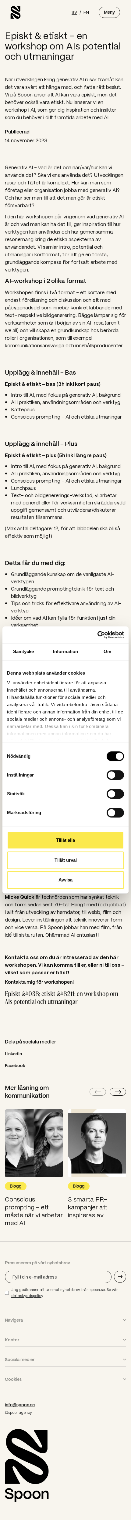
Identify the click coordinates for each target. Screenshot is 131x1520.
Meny (109, 12)
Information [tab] (65, 651)
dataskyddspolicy (27, 1296)
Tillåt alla (65, 840)
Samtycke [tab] (23, 651)
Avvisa (65, 879)
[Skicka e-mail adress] (120, 1277)
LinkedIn (13, 1054)
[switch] (115, 775)
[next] (118, 1092)
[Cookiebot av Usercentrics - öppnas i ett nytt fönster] (97, 635)
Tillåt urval (66, 860)
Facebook (15, 1065)
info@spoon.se (20, 1404)
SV (74, 12)
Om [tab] (107, 651)
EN (86, 12)
